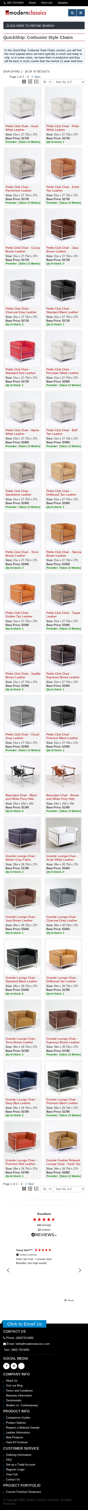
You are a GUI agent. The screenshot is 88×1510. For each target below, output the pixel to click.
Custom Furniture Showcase (23, 1491)
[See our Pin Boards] (14, 1366)
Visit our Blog (14, 1385)
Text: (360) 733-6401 (16, 1349)
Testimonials (14, 1400)
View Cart (12, 1474)
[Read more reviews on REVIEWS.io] (44, 1235)
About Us (12, 1380)
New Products (14, 1437)
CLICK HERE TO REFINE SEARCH (30, 25)
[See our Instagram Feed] (21, 1366)
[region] (44, 1270)
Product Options (16, 1422)
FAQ (9, 1459)
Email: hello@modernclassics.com (28, 1343)
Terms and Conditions (19, 1390)
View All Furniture (17, 1442)
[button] (8, 1270)
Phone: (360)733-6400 (19, 1337)
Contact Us (13, 1479)
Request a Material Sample (23, 1427)
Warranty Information (19, 1395)
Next (37, 76)
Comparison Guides (18, 1417)
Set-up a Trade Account (20, 1464)
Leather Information (18, 1432)
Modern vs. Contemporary (22, 1405)
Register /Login (15, 1469)
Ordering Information (18, 1454)
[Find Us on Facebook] (6, 1366)
